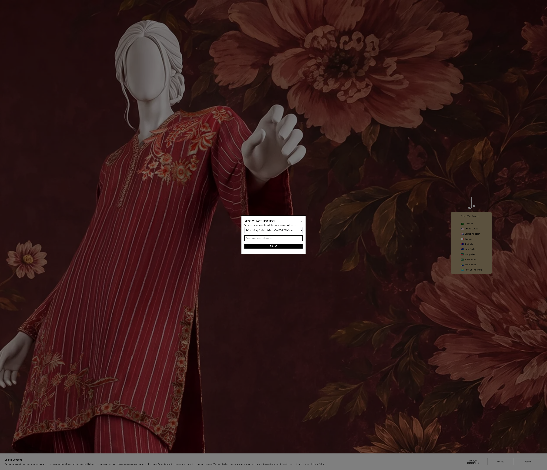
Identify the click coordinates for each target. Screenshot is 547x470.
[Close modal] (301, 221)
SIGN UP (273, 246)
